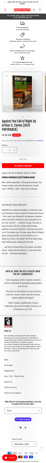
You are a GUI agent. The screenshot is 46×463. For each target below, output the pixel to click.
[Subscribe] (39, 411)
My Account (8, 365)
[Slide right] (28, 116)
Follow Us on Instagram (12, 392)
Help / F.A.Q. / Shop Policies (14, 376)
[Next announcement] (41, 3)
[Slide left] (18, 116)
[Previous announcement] (4, 3)
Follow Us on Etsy (10, 387)
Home (6, 359)
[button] (5, 10)
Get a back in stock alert (23, 165)
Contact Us (8, 381)
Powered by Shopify (32, 461)
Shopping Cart (9, 370)
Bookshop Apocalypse (19, 461)
